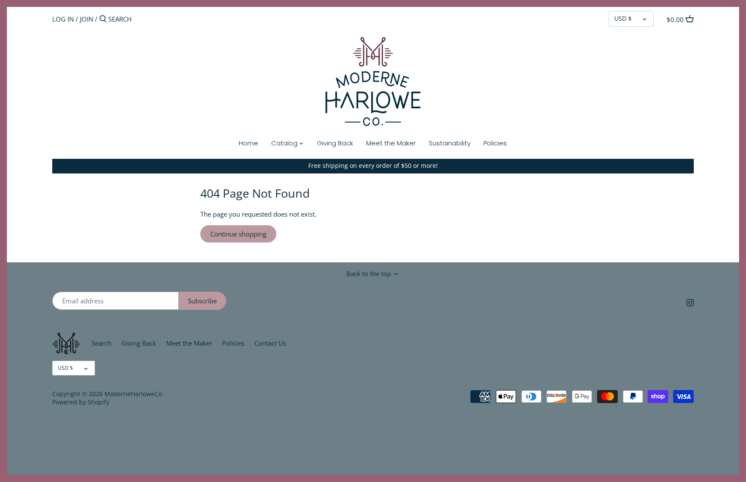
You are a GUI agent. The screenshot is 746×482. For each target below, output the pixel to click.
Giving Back (138, 343)
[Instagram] (690, 302)
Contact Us (270, 343)
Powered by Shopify (80, 402)
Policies (233, 343)
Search (101, 343)
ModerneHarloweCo (133, 394)
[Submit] (103, 19)
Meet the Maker (189, 343)
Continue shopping (238, 234)
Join (86, 19)
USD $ (623, 18)
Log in (63, 19)
